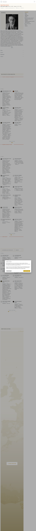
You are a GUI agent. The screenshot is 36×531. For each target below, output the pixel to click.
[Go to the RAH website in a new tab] (1, 1)
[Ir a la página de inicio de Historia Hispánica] (4, 1)
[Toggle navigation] (34, 1)
